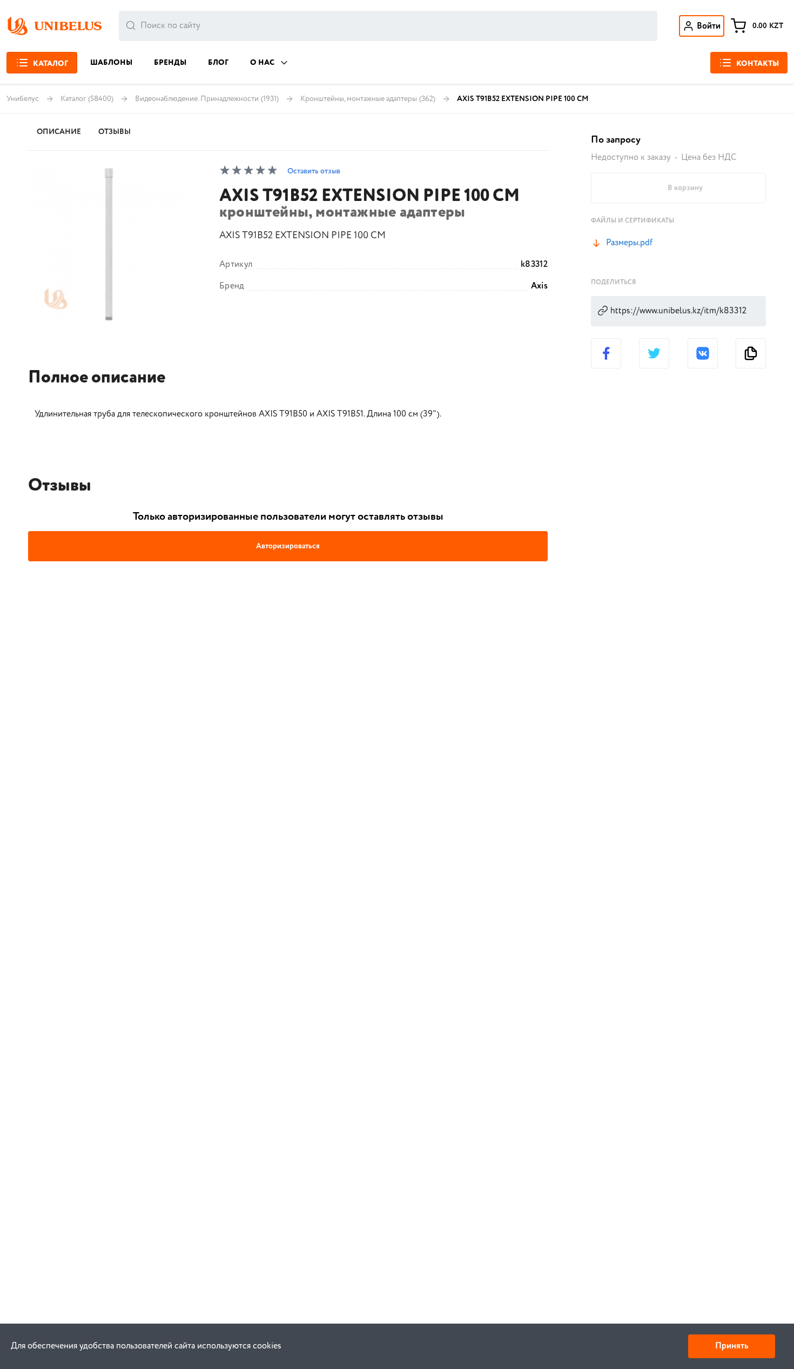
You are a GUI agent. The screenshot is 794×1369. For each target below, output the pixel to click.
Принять (731, 1346)
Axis (539, 286)
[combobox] (388, 26)
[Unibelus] (54, 26)
